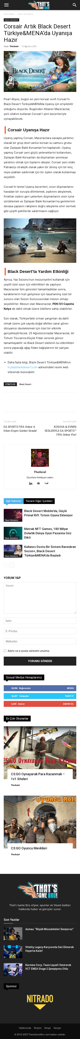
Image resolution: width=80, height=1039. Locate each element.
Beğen (70, 688)
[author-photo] (40, 466)
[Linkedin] (32, 483)
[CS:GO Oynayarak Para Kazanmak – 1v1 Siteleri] (40, 752)
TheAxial (14, 46)
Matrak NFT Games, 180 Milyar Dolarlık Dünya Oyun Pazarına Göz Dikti (47, 533)
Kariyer (57, 1027)
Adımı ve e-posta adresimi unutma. (29, 650)
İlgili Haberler (13, 501)
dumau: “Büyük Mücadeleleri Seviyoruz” (49, 929)
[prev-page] (6, 565)
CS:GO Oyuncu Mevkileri (29, 848)
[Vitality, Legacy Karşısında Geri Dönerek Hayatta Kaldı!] (13, 951)
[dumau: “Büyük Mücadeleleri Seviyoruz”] (13, 933)
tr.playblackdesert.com (23, 367)
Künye (47, 1027)
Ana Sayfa (9, 14)
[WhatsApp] (33, 402)
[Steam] (48, 483)
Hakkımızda (25, 1027)
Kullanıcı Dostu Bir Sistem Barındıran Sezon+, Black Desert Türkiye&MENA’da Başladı (50, 551)
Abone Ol (68, 703)
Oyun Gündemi (25, 14)
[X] (21, 402)
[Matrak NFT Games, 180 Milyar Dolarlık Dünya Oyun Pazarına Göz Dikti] (13, 533)
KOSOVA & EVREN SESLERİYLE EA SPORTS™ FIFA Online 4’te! (60, 430)
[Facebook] (9, 402)
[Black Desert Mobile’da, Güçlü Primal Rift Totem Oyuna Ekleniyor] (13, 515)
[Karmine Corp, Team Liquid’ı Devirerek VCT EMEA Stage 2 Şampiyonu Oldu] (13, 969)
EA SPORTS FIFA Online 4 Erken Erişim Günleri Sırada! (20, 428)
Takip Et (69, 696)
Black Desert (25, 384)
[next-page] (12, 565)
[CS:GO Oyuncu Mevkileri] (40, 822)
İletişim (37, 1027)
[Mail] (40, 483)
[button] (6, 5)
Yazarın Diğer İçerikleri (39, 501)
